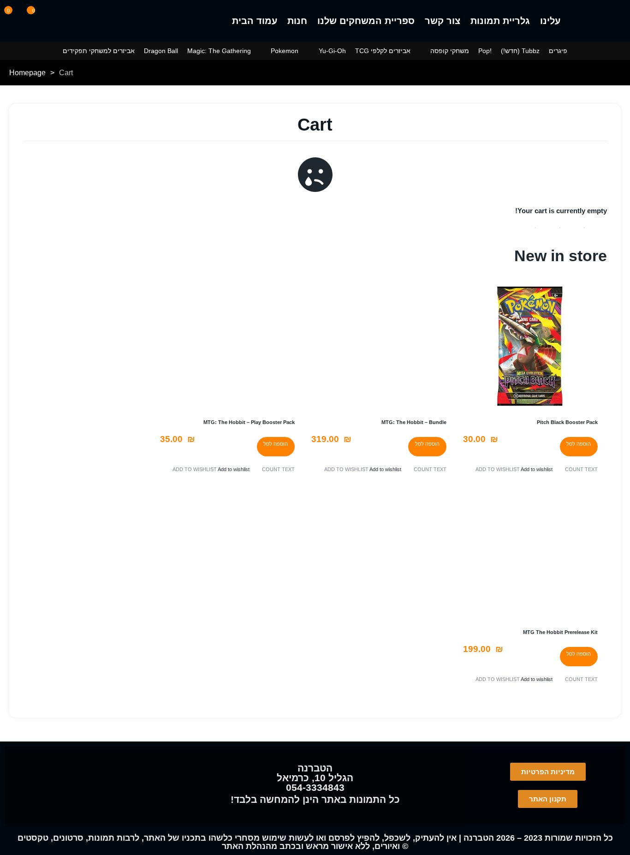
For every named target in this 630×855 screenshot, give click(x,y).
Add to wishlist (537, 469)
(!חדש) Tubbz (520, 50)
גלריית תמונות (500, 21)
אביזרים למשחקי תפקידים (99, 50)
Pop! (485, 50)
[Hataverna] (598, 21)
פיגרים (558, 50)
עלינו (550, 21)
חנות (297, 21)
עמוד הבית (254, 21)
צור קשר (442, 21)
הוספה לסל (578, 444)
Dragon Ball (161, 50)
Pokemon (284, 50)
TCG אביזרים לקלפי (382, 50)
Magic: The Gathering (219, 50)
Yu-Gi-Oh (332, 50)
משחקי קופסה (449, 50)
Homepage (27, 73)
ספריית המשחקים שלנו (366, 21)
